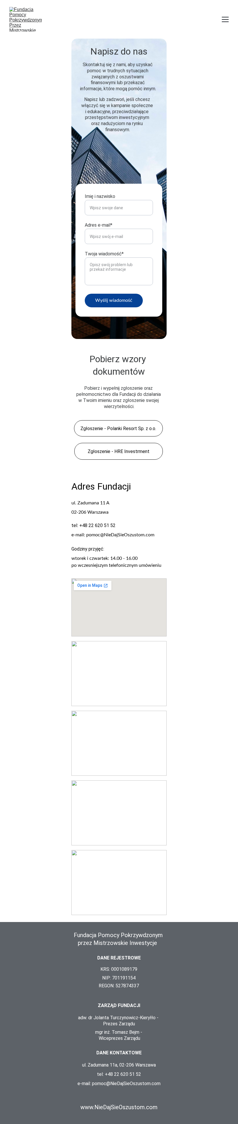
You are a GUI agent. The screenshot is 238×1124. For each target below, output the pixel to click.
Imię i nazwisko (100, 196)
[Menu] (225, 19)
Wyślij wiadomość (113, 300)
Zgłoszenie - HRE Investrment (118, 451)
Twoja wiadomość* (104, 254)
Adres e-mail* (98, 225)
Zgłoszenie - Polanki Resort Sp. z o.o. (118, 428)
